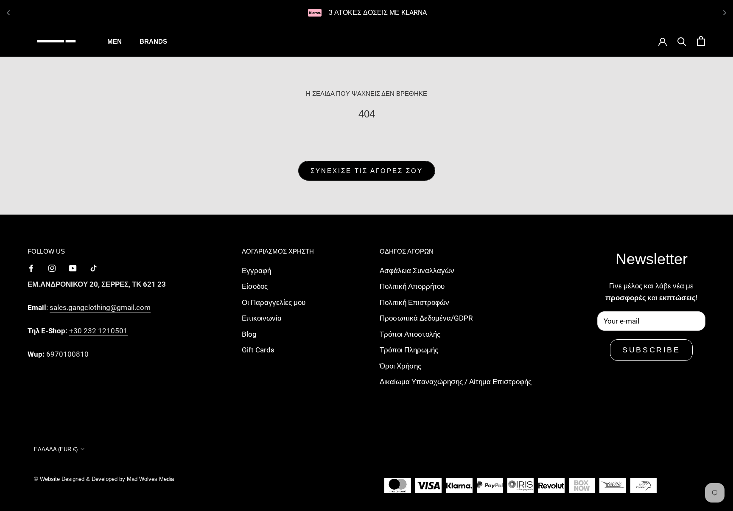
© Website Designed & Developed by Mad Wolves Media (104, 479)
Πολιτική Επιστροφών (414, 302)
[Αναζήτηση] (681, 40)
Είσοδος (255, 286)
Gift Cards (258, 350)
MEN (114, 41)
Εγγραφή (256, 270)
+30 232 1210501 (98, 331)
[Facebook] (31, 268)
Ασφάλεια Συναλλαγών (417, 270)
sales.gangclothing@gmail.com (100, 307)
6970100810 (67, 354)
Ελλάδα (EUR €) (56, 449)
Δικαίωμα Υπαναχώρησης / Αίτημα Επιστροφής (456, 381)
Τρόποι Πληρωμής (409, 350)
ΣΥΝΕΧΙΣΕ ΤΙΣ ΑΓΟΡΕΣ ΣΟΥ (367, 170)
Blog (249, 334)
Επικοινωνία (262, 318)
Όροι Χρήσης (400, 366)
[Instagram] (52, 268)
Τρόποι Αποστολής (410, 334)
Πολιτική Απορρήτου (412, 286)
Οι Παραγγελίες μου (273, 302)
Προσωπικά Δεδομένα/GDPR (426, 318)
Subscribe (651, 350)
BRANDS (153, 41)
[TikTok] (93, 268)
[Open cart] (701, 41)
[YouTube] (72, 268)
